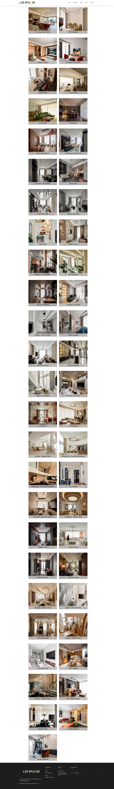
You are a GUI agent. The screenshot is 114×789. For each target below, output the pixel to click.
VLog (86, 2)
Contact (92, 2)
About (81, 2)
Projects (75, 2)
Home (69, 2)
